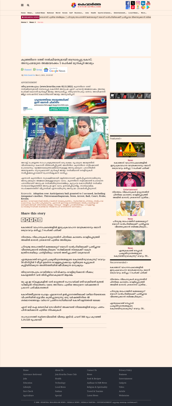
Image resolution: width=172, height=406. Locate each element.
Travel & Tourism (95, 391)
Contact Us (92, 370)
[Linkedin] (143, 3)
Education (27, 383)
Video (121, 387)
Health (93, 13)
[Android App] (148, 7)
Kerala (64, 13)
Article (122, 391)
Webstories (124, 396)
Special (58, 396)
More (143, 13)
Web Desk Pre (29, 75)
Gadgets (122, 383)
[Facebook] (128, 3)
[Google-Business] (128, 7)
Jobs (87, 13)
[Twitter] (133, 3)
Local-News (133, 13)
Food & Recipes (94, 379)
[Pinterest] (133, 7)
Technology (60, 383)
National (50, 13)
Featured (115, 138)
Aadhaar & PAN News (97, 383)
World (58, 13)
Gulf (71, 13)
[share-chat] (143, 7)
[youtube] (148, 3)
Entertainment (119, 13)
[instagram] (138, 3)
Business (78, 13)
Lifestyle (27, 387)
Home (23, 13)
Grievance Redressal (32, 374)
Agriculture (28, 396)
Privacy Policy (125, 370)
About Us (59, 370)
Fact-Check (28, 391)
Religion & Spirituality (97, 387)
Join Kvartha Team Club (66, 374)
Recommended (118, 262)
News (29, 13)
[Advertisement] (86, 39)
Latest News (40, 13)
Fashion (58, 391)
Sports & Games (104, 13)
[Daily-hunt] (138, 7)
